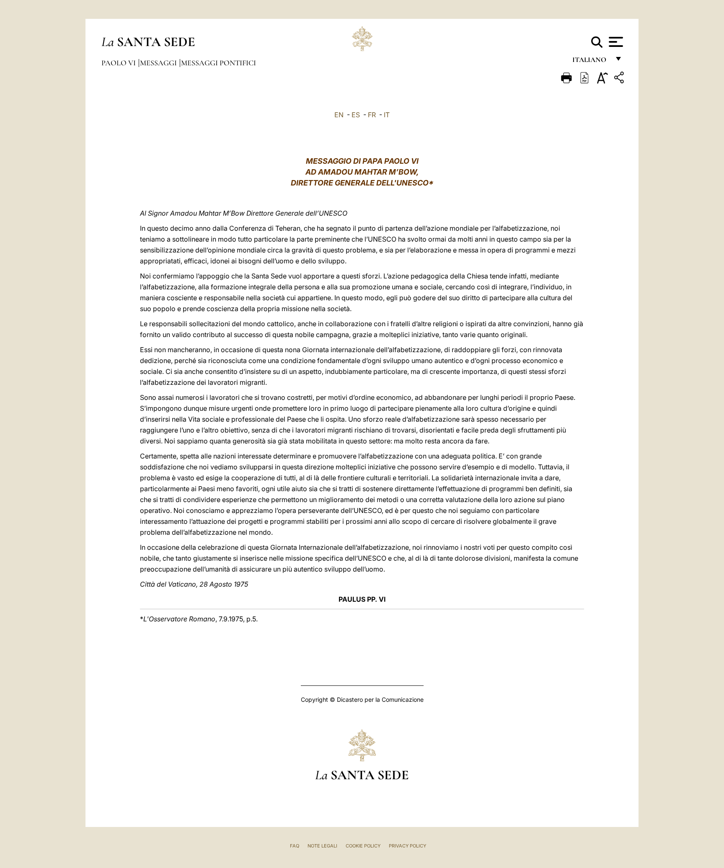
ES (356, 115)
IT (387, 115)
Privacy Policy (407, 846)
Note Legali (322, 846)
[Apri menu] (615, 42)
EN (339, 115)
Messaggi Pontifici (218, 62)
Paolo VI (119, 62)
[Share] (620, 79)
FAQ (294, 846)
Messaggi (159, 62)
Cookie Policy (363, 846)
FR (372, 115)
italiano (590, 61)
